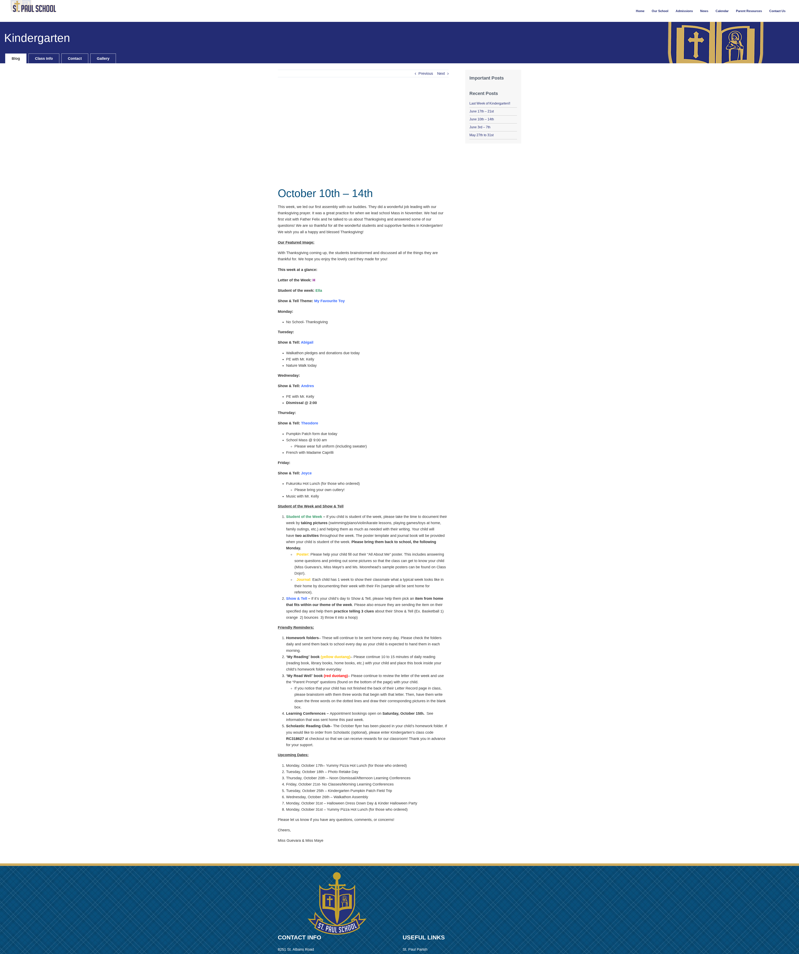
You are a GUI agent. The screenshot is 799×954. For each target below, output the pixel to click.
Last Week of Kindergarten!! (489, 103)
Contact (75, 58)
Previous (425, 73)
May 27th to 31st (481, 135)
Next (441, 73)
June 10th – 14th (481, 119)
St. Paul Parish (415, 949)
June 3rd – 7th (479, 127)
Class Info (44, 58)
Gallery (103, 58)
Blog (16, 58)
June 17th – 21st (481, 111)
